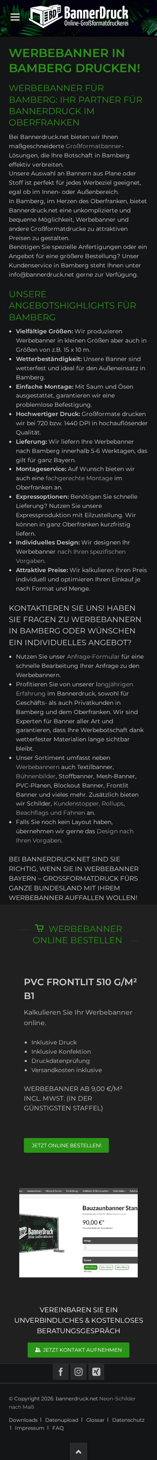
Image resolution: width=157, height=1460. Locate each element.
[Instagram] (78, 1372)
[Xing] (96, 1372)
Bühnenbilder (36, 776)
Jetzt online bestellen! (66, 1145)
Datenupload (61, 1420)
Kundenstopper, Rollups (89, 803)
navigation (15, 17)
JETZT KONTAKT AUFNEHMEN (82, 1350)
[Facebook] (61, 1372)
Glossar (95, 1420)
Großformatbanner (93, 146)
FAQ (58, 1428)
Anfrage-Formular (93, 656)
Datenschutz (128, 1420)
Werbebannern (37, 767)
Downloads (23, 1420)
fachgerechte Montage (79, 478)
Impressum (29, 1428)
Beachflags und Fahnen (50, 812)
